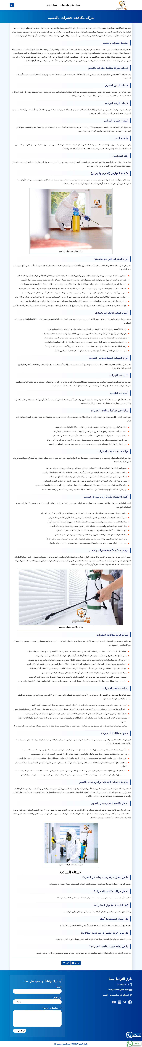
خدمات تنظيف (51, 5)
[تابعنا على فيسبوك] (130, 1002)
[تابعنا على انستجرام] (119, 1002)
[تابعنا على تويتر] (125, 1002)
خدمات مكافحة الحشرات (70, 5)
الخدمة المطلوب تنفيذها (52, 1008)
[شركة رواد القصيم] (122, 5)
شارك (77, 963)
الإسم (59, 987)
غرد (67, 963)
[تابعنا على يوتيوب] (114, 1002)
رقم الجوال (56, 997)
